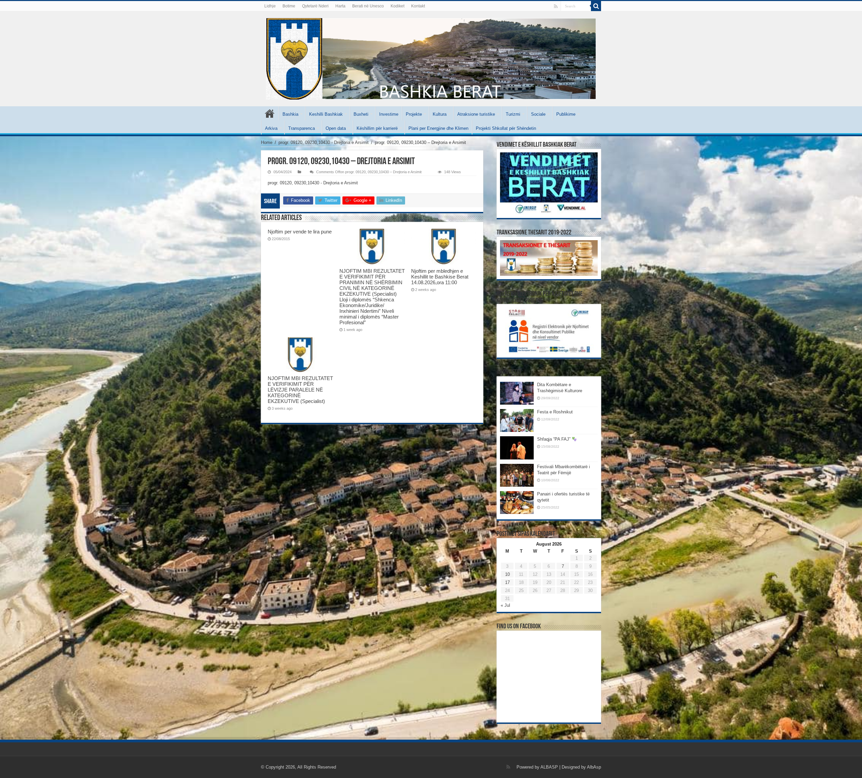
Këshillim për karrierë (377, 128)
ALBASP (549, 767)
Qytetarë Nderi (315, 6)
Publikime (565, 114)
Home (266, 142)
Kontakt (418, 6)
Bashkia (290, 114)
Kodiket (397, 6)
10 (507, 574)
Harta (340, 6)
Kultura (439, 114)
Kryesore (269, 113)
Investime (388, 114)
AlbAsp (594, 767)
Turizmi (513, 114)
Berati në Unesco (368, 6)
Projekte (414, 114)
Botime (289, 6)
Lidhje (270, 6)
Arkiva (271, 128)
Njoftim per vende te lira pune (300, 231)
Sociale (538, 114)
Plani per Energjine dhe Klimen (438, 128)
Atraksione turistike (476, 114)
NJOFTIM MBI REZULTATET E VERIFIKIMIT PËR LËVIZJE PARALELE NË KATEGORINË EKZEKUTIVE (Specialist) (300, 389)
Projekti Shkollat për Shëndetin (506, 128)
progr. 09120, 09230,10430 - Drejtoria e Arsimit (323, 142)
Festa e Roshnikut (555, 411)
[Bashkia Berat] (431, 59)
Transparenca (301, 128)
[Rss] (555, 6)
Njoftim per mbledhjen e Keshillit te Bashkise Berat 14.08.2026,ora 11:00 (439, 276)
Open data (336, 128)
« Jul (505, 605)
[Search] (596, 6)
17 (507, 582)
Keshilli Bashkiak (326, 114)
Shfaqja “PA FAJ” (554, 439)
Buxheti (361, 114)
